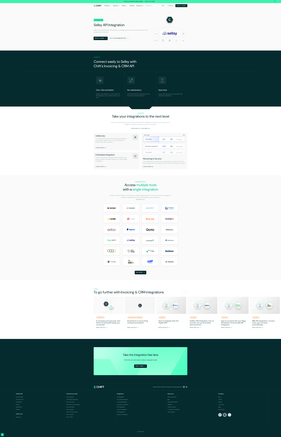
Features (132, 5)
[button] (107, 5)
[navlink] (98, 6)
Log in (170, 5)
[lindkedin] (184, 387)
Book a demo (181, 5)
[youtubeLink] (186, 387)
